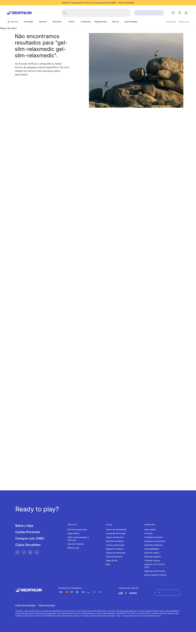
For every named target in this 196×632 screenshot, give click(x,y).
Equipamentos (101, 21)
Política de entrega (47, 605)
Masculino (57, 21)
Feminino (43, 21)
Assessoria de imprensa (154, 541)
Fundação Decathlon (153, 537)
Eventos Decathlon (114, 556)
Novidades (28, 21)
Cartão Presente (27, 532)
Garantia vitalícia (151, 553)
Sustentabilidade (151, 549)
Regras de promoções (115, 553)
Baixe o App (24, 526)
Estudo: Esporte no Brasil (155, 575)
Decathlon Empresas (153, 545)
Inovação (148, 533)
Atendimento (171, 22)
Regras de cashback (115, 549)
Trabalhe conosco (152, 560)
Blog (108, 564)
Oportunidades (130, 21)
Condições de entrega (115, 533)
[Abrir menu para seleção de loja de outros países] (168, 593)
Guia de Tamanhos (76, 544)
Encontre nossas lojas (77, 529)
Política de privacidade (25, 605)
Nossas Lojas (184, 22)
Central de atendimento (116, 529)
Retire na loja (73, 548)
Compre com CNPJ (29, 538)
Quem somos (150, 529)
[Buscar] (64, 12)
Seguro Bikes (73, 533)
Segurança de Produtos (154, 571)
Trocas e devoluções (115, 545)
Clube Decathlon (28, 545)
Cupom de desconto (115, 537)
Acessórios (86, 21)
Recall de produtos (152, 556)
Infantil (71, 21)
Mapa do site (111, 560)
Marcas (115, 21)
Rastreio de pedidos (114, 541)
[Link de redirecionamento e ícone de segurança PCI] (126, 593)
